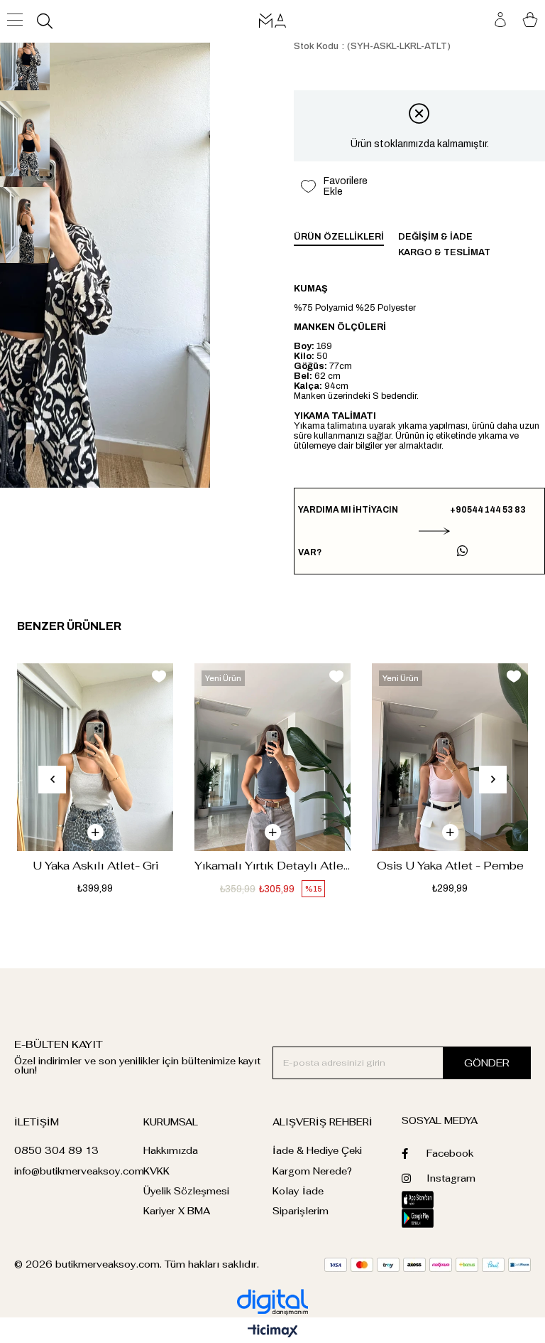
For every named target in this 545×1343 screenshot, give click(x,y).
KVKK (156, 1171)
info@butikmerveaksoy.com (79, 1171)
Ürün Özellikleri (339, 237)
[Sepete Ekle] (95, 832)
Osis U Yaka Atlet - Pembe (450, 865)
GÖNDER (487, 1062)
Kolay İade (298, 1191)
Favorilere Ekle (159, 676)
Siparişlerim (300, 1211)
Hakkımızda (170, 1151)
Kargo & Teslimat (444, 252)
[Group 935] (427, 1265)
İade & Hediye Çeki (317, 1151)
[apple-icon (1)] (434, 1199)
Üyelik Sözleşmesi (186, 1191)
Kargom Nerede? (312, 1171)
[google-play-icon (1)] (434, 1218)
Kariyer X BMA (176, 1211)
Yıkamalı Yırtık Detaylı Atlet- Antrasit (272, 865)
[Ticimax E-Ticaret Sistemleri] (273, 1332)
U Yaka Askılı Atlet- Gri (95, 865)
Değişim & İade (435, 237)
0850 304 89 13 (56, 1151)
